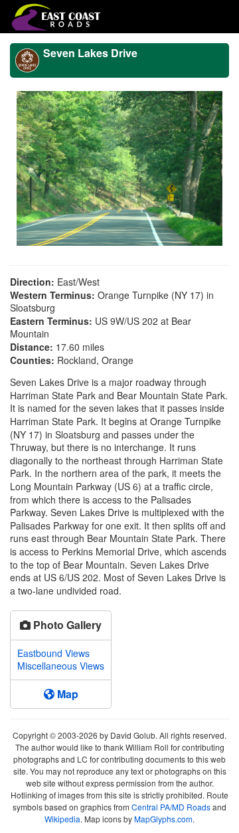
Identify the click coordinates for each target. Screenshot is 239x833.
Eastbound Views (53, 653)
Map (66, 693)
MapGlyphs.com (163, 818)
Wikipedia (62, 818)
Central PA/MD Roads (170, 806)
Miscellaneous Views (60, 665)
